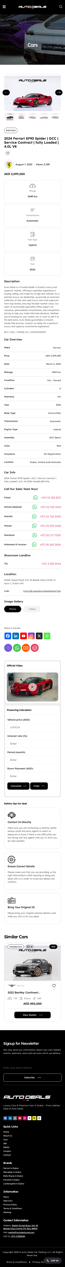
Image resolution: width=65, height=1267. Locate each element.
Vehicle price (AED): (18, 719)
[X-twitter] (30, 1118)
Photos (12, 609)
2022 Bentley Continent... (24, 992)
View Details (29, 1015)
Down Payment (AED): (20, 768)
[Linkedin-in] (10, 1118)
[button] (53, 1260)
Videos (32, 609)
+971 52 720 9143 (50, 507)
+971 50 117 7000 (50, 535)
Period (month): (16, 752)
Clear (37, 785)
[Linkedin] (15, 636)
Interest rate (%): (17, 736)
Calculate (16, 785)
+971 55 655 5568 (50, 525)
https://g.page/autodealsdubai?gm (42, 591)
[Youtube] (23, 636)
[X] (39, 636)
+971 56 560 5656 (50, 544)
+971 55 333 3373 (51, 497)
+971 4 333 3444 (51, 563)
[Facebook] (7, 636)
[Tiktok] (15, 1118)
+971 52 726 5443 (50, 516)
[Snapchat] (34, 1118)
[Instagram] (31, 636)
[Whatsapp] (47, 636)
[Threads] (39, 1118)
